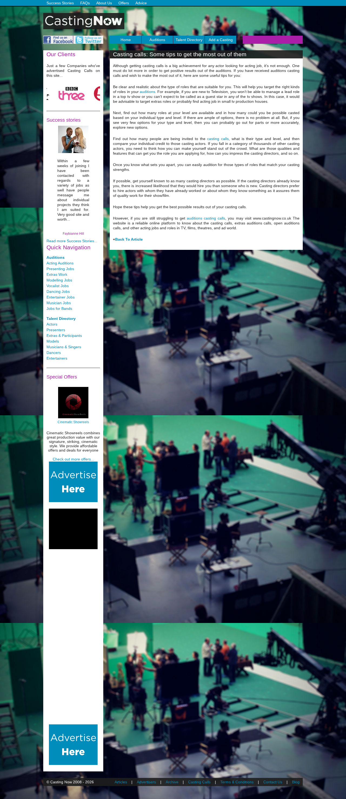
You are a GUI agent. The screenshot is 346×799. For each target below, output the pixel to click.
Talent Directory (189, 40)
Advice (141, 3)
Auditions (157, 40)
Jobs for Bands (59, 308)
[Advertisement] (73, 529)
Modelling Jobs (59, 280)
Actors (51, 324)
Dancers (53, 352)
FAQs (85, 3)
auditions (147, 91)
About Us (104, 3)
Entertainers (56, 358)
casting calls (218, 139)
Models (52, 341)
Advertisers (146, 782)
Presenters (55, 330)
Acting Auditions (60, 263)
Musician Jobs (58, 303)
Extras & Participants (64, 335)
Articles (121, 782)
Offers (123, 3)
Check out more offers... (73, 459)
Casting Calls (199, 782)
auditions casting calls (206, 218)
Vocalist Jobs (57, 286)
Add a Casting (221, 40)
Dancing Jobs (58, 291)
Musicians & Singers (63, 347)
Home (126, 40)
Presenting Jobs (60, 269)
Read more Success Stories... (71, 241)
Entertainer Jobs (60, 297)
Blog (296, 782)
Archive (172, 782)
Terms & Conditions (237, 782)
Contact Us (272, 782)
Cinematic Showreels (73, 422)
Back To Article (129, 239)
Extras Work (56, 274)
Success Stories (60, 3)
